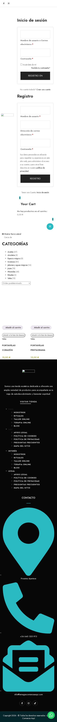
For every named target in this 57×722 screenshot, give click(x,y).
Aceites (10, 251)
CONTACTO (28, 498)
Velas (10, 278)
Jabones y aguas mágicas (18, 265)
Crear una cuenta (43, 89)
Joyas (10, 268)
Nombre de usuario (30, 116)
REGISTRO (35, 178)
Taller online (22, 419)
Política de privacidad (26, 439)
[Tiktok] (35, 703)
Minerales (11, 271)
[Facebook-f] (4, 3)
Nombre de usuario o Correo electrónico (34, 42)
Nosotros (19, 412)
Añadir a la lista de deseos (13, 335)
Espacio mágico (14, 258)
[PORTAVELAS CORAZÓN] (14, 306)
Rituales (11, 275)
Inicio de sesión (43, 192)
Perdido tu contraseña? (40, 68)
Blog (17, 426)
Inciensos (11, 261)
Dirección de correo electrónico (30, 132)
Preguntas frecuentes (27, 442)
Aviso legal (20, 432)
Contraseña (26, 58)
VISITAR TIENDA (28, 401)
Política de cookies (25, 436)
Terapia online (22, 422)
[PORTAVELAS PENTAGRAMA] (43, 306)
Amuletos (11, 255)
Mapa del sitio (22, 446)
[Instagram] (8, 3)
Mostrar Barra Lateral (12, 234)
